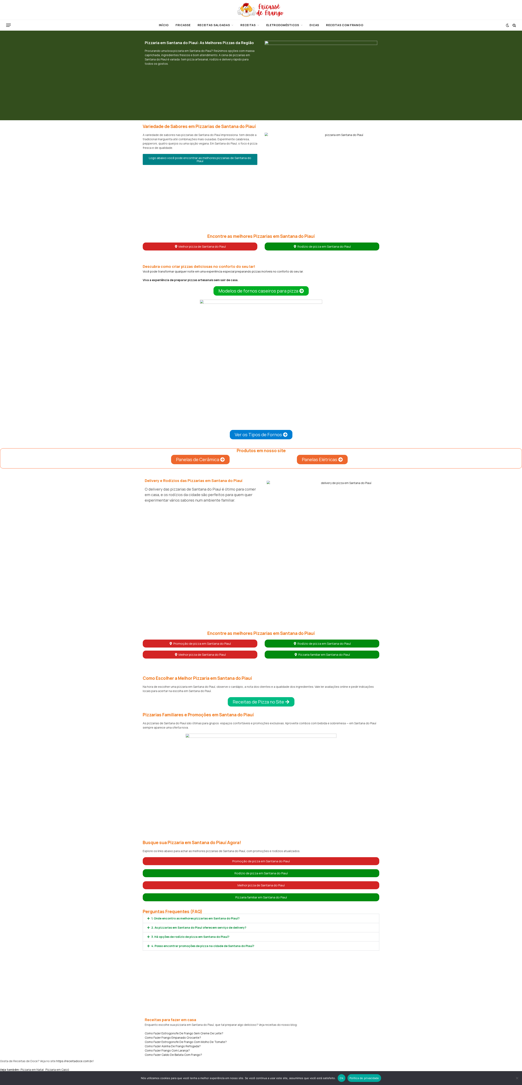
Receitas (248, 25)
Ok (341, 1078)
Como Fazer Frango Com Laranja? (167, 1050)
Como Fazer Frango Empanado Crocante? (173, 1037)
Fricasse (183, 25)
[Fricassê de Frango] (261, 10)
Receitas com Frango (344, 25)
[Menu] (8, 25)
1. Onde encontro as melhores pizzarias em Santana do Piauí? (195, 918)
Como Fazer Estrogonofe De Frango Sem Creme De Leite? (184, 1033)
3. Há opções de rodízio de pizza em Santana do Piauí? (190, 937)
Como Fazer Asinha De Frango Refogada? (173, 1046)
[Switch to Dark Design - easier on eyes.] (507, 25)
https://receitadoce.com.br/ (75, 1061)
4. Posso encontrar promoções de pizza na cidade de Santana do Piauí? (202, 946)
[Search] (514, 25)
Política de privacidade (364, 1078)
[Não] (517, 1078)
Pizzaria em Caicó (57, 1070)
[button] (200, 159)
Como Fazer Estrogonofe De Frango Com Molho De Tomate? (186, 1042)
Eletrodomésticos (282, 25)
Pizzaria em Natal (32, 1070)
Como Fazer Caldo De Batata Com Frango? (173, 1055)
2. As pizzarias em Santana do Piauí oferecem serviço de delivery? (198, 927)
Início (164, 25)
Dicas (314, 25)
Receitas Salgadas (214, 25)
